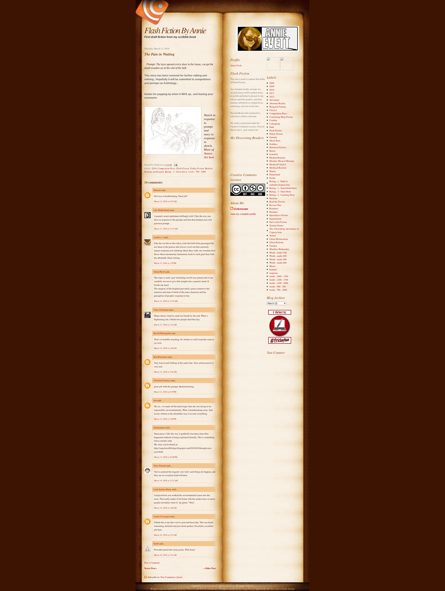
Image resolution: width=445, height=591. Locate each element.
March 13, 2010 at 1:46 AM (165, 348)
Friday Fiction (197, 168)
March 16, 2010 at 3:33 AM (165, 555)
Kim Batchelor (160, 356)
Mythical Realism (277, 167)
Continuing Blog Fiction (281, 116)
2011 (271, 93)
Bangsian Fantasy (277, 106)
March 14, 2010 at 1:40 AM (165, 507)
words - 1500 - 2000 (278, 283)
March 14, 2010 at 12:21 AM (166, 480)
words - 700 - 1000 (197, 171)
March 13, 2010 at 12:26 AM (166, 301)
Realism (273, 198)
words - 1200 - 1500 (278, 279)
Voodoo (273, 245)
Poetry (272, 177)
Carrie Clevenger (161, 516)
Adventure (274, 99)
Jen (155, 400)
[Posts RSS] (184, 2)
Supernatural (275, 218)
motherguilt (158, 171)
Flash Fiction (182, 168)
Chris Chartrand (160, 309)
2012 (271, 96)
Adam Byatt (159, 271)
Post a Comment (152, 562)
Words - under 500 (278, 259)
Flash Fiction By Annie (175, 29)
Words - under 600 (278, 262)
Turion (272, 235)
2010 (154, 168)
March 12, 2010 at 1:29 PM (165, 263)
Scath (156, 543)
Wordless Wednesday (279, 249)
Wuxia (272, 266)
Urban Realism (276, 242)
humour (273, 269)
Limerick (273, 154)
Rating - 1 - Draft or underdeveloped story (279, 183)
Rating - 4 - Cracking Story (282, 194)
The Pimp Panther (246, 588)
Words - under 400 (278, 255)
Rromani (273, 211)
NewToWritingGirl (162, 333)
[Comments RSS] (186, 2)
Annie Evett (236, 65)
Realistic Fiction (277, 201)
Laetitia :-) (158, 237)
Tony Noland (159, 465)
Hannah (157, 190)
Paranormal (274, 174)
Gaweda (273, 137)
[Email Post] (175, 164)
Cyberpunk (274, 123)
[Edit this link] (188, 2)
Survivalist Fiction (278, 221)
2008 (271, 83)
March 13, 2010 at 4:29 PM (165, 391)
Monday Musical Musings (281, 160)
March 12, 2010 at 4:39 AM (165, 201)
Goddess (273, 144)
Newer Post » (150, 568)
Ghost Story (275, 140)
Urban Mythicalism (278, 239)
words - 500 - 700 (277, 286)
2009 (271, 86)
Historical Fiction (277, 147)
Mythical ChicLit (277, 164)
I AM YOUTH (201, 588)
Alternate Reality (277, 103)
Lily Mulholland (161, 210)
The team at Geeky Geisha (282, 588)
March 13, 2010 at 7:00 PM (165, 419)
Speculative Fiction (278, 215)
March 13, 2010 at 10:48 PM (165, 457)
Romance (273, 208)
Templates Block (185, 588)
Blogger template (158, 588)
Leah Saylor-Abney (162, 489)
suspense (273, 272)
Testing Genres (276, 225)
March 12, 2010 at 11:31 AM (166, 228)
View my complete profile (243, 214)
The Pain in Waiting (159, 54)
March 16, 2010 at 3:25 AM (165, 535)
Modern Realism (277, 157)
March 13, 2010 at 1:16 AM (165, 324)
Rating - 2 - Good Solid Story (283, 188)
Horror (272, 150)
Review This (275, 205)
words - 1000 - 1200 (278, 276)
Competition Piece (166, 168)
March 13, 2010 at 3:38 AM (165, 371)
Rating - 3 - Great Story (176, 171)
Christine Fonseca (161, 380)
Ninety (272, 171)
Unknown (241, 208)
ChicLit (273, 110)
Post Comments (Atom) (171, 577)
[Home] (182, 2)
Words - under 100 (278, 252)
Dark (271, 127)
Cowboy (273, 120)
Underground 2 (211, 585)
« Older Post (209, 568)
